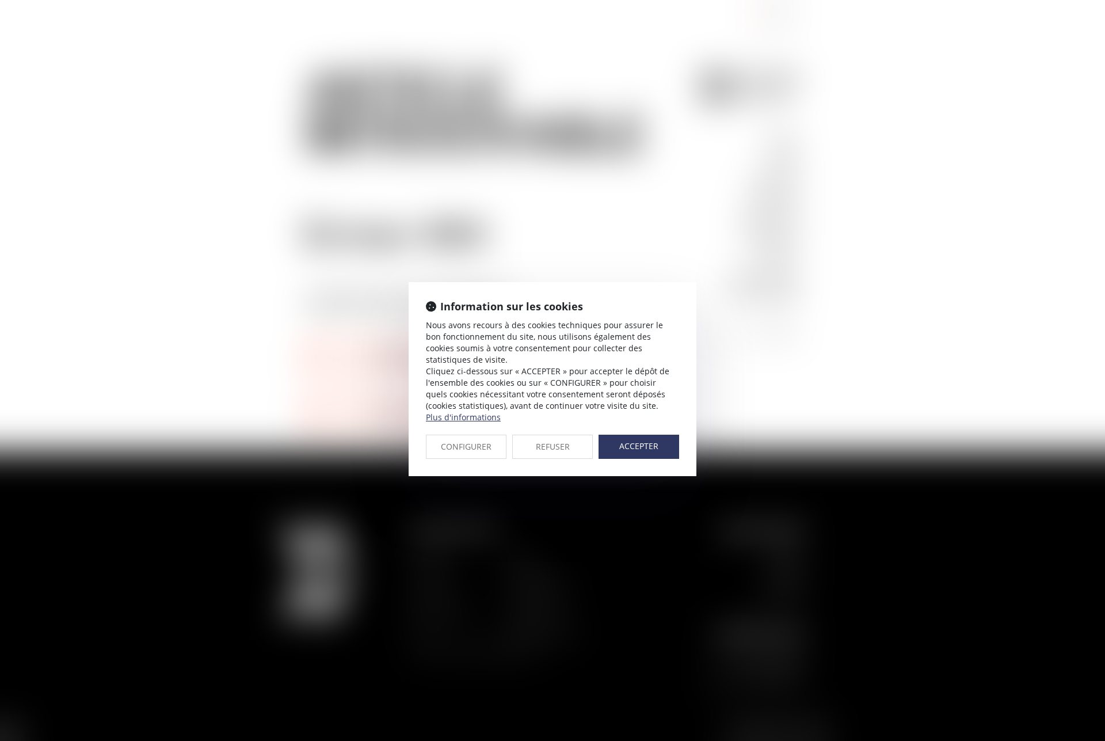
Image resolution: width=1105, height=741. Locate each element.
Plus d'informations (463, 417)
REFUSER (553, 446)
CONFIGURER (466, 446)
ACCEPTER (638, 445)
